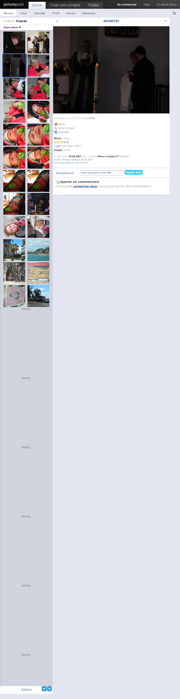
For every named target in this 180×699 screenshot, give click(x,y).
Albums (8, 13)
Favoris (70, 13)
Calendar (39, 13)
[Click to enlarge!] (111, 69)
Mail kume (88, 13)
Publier (93, 4)
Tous (23, 13)
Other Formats (66, 128)
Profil (55, 13)
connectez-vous (85, 186)
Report (61, 124)
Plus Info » (124, 156)
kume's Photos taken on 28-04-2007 (73, 159)
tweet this (134, 172)
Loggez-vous (60, 145)
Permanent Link (65, 172)
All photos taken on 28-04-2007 (71, 162)
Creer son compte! (65, 4)
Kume (37, 4)
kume (88, 118)
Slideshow (26, 689)
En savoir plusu (166, 4)
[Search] (174, 13)
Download (63, 132)
